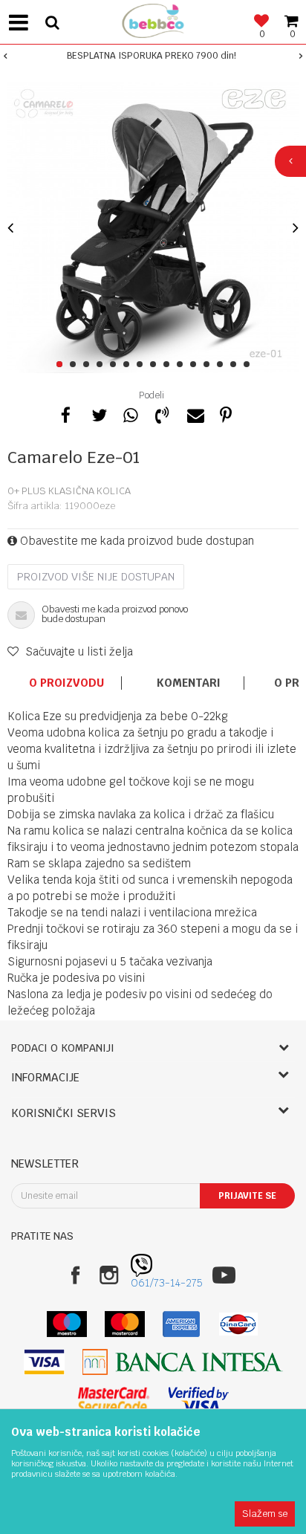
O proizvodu (66, 683)
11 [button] (196, 365)
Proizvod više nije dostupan (96, 576)
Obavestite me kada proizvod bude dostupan (135, 541)
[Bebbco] (153, 19)
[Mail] (194, 413)
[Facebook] (66, 413)
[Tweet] (98, 413)
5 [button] (115, 365)
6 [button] (129, 365)
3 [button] (89, 365)
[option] (153, 56)
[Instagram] (108, 1275)
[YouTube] (223, 1275)
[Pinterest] (225, 413)
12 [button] (209, 365)
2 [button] (75, 365)
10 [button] (182, 365)
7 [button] (142, 365)
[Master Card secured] (113, 1400)
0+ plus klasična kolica (69, 491)
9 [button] (169, 365)
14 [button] (236, 365)
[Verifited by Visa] (199, 1400)
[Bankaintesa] (182, 1362)
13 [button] (222, 365)
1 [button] (62, 365)
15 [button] (249, 365)
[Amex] (182, 1324)
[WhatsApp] (130, 413)
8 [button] (155, 365)
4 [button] (102, 365)
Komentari (189, 683)
